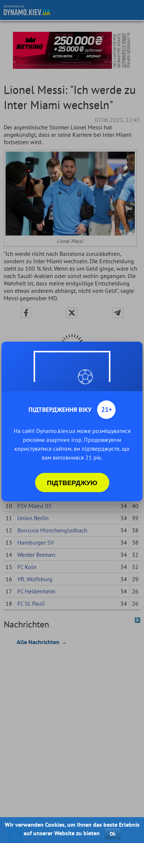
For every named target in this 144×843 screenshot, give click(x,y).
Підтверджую (72, 482)
